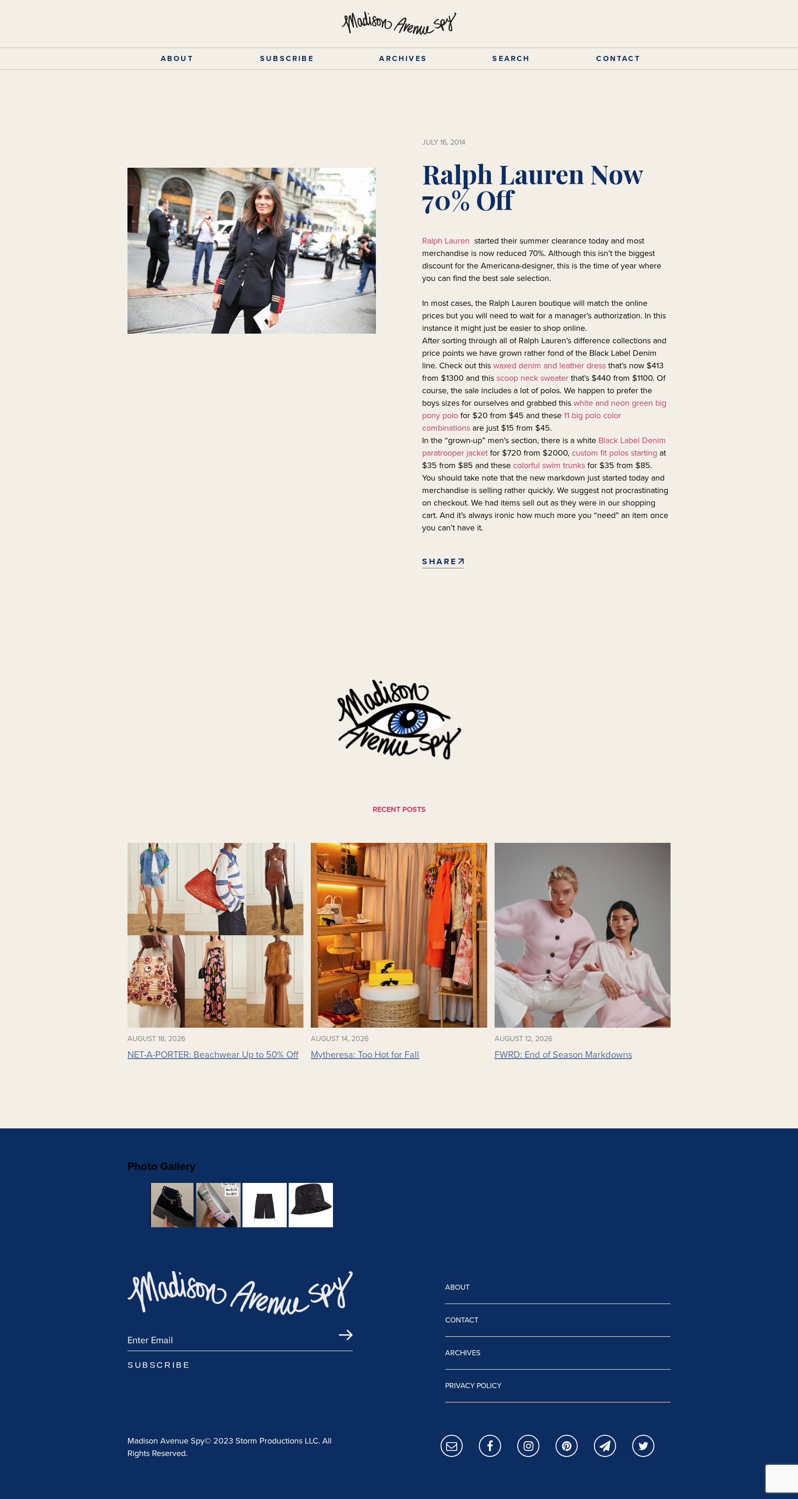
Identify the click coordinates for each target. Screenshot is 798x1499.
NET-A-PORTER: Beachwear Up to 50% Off (212, 1054)
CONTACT (618, 58)
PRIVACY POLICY (473, 1385)
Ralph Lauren (447, 241)
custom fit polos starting (614, 453)
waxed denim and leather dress (549, 366)
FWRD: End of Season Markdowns (563, 1054)
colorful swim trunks (549, 465)
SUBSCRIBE (287, 58)
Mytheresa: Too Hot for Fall (365, 1054)
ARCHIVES (403, 58)
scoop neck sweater (532, 378)
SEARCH (511, 58)
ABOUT (177, 58)
